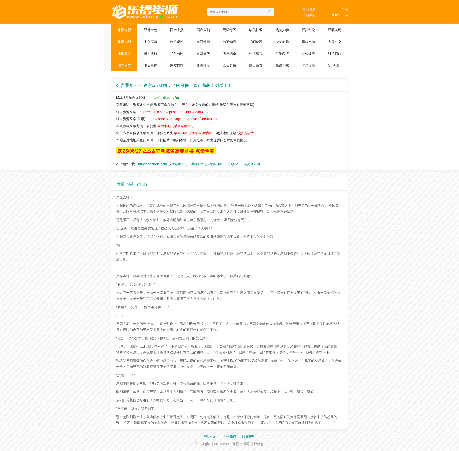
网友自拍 (177, 65)
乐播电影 (124, 29)
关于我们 (229, 436)
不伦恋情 (282, 53)
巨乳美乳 (334, 29)
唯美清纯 (150, 65)
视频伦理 (255, 41)
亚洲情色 (150, 29)
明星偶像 (229, 53)
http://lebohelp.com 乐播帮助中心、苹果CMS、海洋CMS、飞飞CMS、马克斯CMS (199, 163)
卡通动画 (229, 41)
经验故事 (308, 53)
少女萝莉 (282, 41)
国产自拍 (203, 29)
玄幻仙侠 (203, 53)
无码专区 (229, 29)
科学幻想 (334, 53)
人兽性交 (334, 41)
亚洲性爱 (203, 65)
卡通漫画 (308, 65)
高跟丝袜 (282, 65)
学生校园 (177, 53)
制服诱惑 (177, 41)
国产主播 (177, 29)
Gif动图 (333, 65)
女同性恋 (203, 41)
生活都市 (255, 53)
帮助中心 (210, 436)
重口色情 (308, 41)
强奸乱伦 (308, 29)
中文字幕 (150, 41)
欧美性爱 (255, 29)
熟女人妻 (282, 29)
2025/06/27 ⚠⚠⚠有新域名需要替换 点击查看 (165, 150)
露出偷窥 (255, 65)
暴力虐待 (150, 53)
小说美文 (124, 53)
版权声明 (249, 436)
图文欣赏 (124, 65)
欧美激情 (229, 65)
